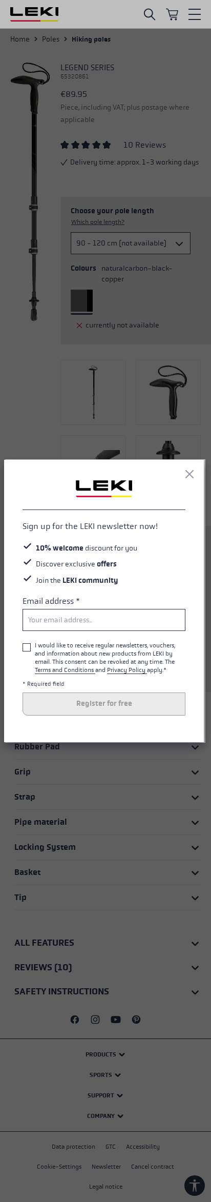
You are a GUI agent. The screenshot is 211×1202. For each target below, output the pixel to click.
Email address (51, 601)
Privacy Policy (127, 670)
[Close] (189, 474)
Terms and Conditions (65, 670)
